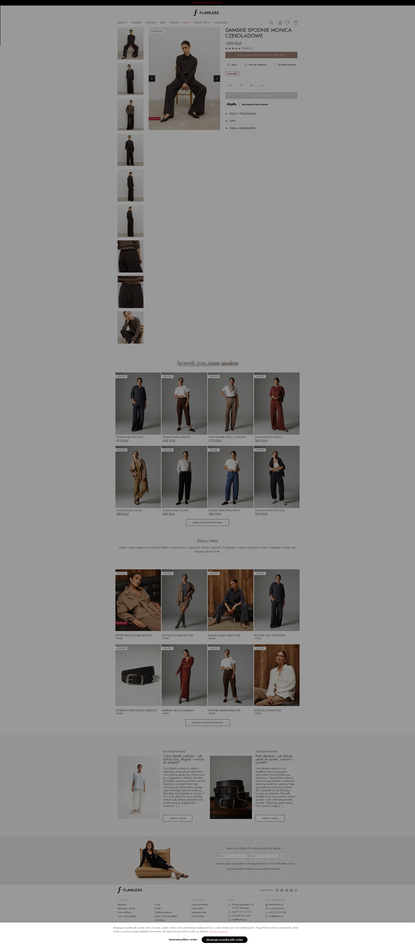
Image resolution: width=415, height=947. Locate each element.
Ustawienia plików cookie (183, 939)
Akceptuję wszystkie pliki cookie (224, 939)
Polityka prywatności (218, 931)
